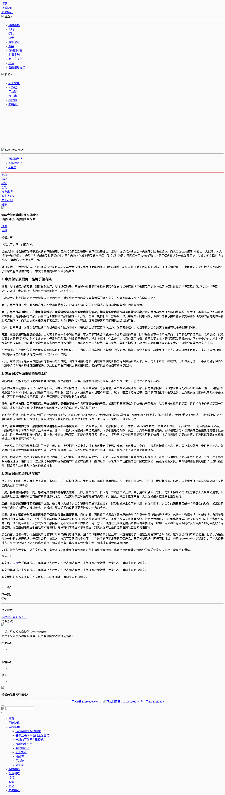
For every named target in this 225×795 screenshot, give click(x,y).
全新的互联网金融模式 (29, 739)
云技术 (12, 95)
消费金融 (14, 54)
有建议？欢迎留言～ (14, 617)
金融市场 (14, 25)
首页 (4, 3)
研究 (4, 183)
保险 (11, 33)
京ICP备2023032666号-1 (86, 701)
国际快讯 (14, 722)
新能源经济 (15, 163)
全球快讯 (7, 8)
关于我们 (7, 200)
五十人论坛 (8, 195)
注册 (4, 230)
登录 (4, 226)
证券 (11, 37)
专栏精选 (14, 769)
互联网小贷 (15, 50)
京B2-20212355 (155, 701)
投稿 (4, 204)
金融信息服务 (16, 67)
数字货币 (14, 42)
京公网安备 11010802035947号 (125, 701)
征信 (11, 63)
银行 (11, 29)
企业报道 (14, 773)
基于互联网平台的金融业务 (32, 735)
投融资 (19, 756)
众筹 (11, 46)
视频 (4, 179)
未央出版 (7, 191)
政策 (11, 781)
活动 (4, 187)
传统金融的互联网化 (28, 731)
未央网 (14, 562)
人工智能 (14, 83)
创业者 (19, 765)
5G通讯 (13, 104)
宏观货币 (21, 752)
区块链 (12, 91)
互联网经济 (15, 158)
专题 (4, 174)
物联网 (12, 100)
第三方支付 (15, 59)
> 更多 (12, 167)
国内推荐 (14, 727)
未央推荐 (7, 12)
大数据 (12, 87)
